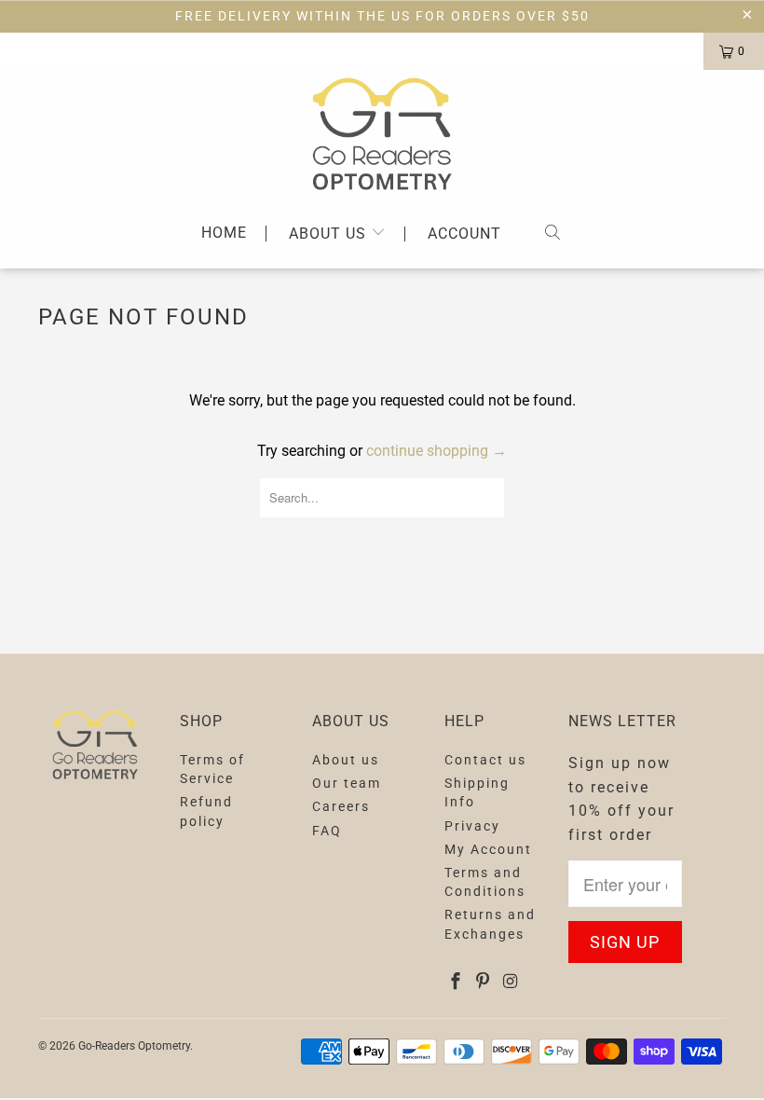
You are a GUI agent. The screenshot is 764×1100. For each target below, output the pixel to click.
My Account (488, 849)
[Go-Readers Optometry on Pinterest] (483, 982)
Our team (346, 783)
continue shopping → (436, 451)
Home (224, 233)
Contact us (485, 759)
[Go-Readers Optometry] (382, 134)
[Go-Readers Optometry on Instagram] (510, 982)
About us (330, 234)
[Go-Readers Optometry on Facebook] (455, 982)
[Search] (552, 233)
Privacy (472, 825)
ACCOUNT (464, 234)
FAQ (327, 830)
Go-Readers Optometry (134, 1045)
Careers (341, 806)
